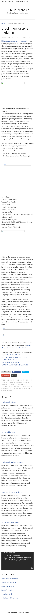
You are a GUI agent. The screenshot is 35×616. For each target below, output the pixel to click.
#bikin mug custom (24, 380)
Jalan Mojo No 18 (20, 348)
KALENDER (12, 365)
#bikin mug (11, 380)
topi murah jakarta (9, 402)
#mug (29, 386)
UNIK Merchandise (17, 10)
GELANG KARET (14, 357)
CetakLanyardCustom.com (10, 598)
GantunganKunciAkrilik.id (9, 578)
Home (3, 23)
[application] (17, 561)
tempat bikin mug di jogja (12, 492)
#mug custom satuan (22, 388)
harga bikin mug (8, 432)
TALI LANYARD (22, 365)
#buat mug (12, 384)
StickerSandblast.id (7, 586)
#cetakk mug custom (17, 386)
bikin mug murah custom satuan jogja (14, 41)
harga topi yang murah (10, 522)
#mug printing (7, 390)
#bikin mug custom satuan (11, 382)
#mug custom (6, 388)
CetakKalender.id (7, 594)
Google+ (6, 375)
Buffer (14, 375)
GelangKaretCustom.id (9, 582)
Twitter (26, 372)
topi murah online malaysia (12, 462)
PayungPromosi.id (7, 590)
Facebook (17, 372)
